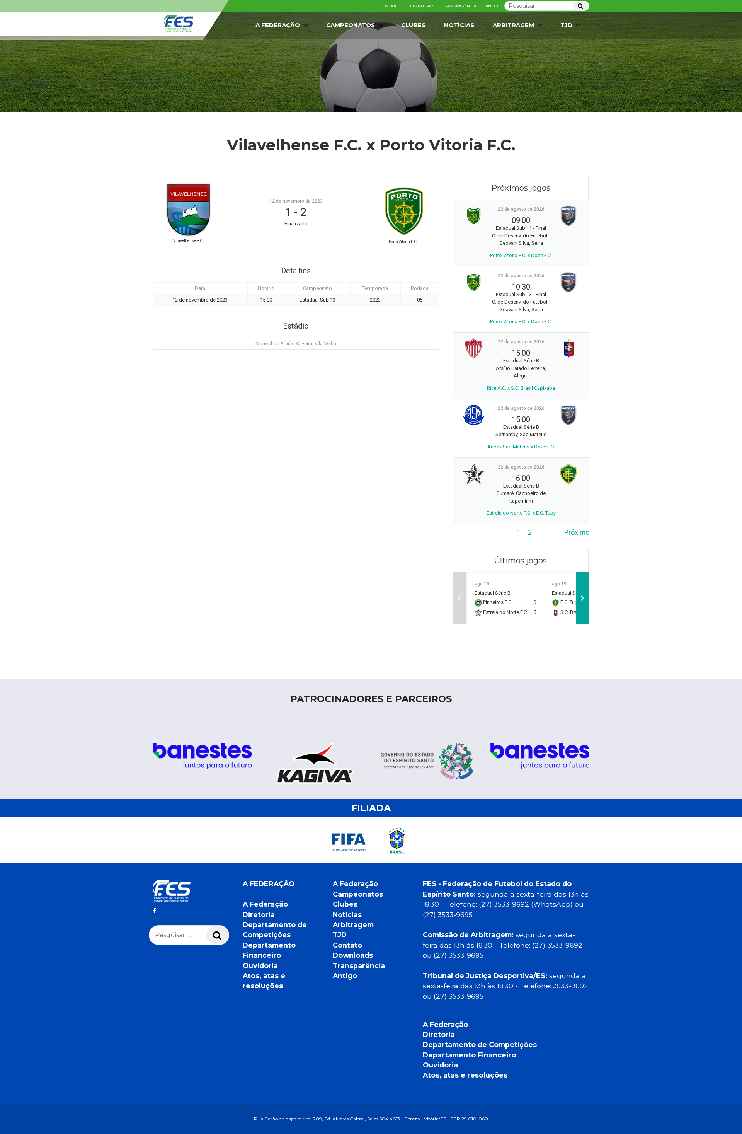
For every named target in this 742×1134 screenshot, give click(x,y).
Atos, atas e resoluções (465, 1075)
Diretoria (259, 915)
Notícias (459, 25)
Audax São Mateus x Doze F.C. (521, 447)
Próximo (576, 532)
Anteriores (469, 532)
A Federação (265, 904)
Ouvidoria (260, 966)
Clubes (413, 25)
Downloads (420, 6)
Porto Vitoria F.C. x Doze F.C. (521, 255)
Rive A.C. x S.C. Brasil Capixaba (521, 388)
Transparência (460, 6)
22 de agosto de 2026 (521, 209)
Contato (389, 6)
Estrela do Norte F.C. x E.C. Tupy (521, 513)
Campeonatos (350, 25)
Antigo (492, 6)
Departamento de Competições (480, 1044)
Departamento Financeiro (469, 1055)
